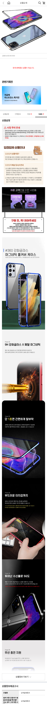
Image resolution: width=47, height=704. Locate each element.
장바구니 (44, 3)
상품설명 (6, 114)
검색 (40, 3)
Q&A (41, 114)
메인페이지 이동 (8, 3)
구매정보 (18, 114)
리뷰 (29, 114)
